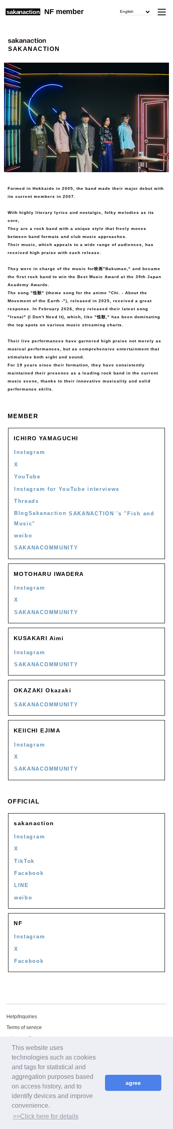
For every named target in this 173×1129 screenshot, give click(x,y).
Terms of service (24, 1027)
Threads (26, 501)
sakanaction (22, 11)
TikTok (24, 861)
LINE (21, 885)
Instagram (29, 452)
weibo (23, 536)
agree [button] (133, 1083)
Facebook (29, 873)
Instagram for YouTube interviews (66, 489)
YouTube (27, 477)
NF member (63, 12)
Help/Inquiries (21, 1016)
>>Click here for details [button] (45, 1116)
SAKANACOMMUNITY (46, 548)
